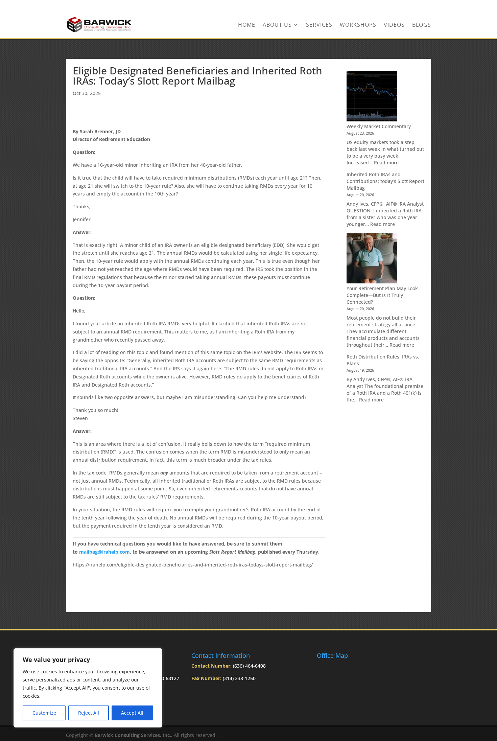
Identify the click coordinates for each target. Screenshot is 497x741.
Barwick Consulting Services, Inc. (133, 735)
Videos (394, 25)
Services (319, 25)
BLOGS (421, 25)
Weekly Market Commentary (379, 126)
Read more (386, 162)
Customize (44, 713)
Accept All (132, 713)
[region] (88, 687)
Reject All (88, 713)
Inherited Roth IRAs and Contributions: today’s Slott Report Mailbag (385, 181)
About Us (277, 25)
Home (246, 25)
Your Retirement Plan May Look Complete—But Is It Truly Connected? (382, 295)
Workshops (358, 25)
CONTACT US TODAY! (406, 5)
